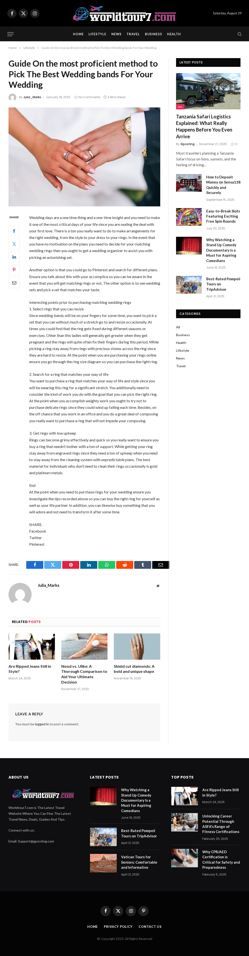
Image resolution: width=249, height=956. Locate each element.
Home (78, 34)
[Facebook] (14, 231)
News (116, 34)
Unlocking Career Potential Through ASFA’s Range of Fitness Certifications (220, 824)
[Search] (239, 34)
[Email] (14, 282)
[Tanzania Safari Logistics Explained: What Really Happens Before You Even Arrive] (208, 91)
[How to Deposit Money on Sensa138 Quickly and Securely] (189, 183)
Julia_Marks (32, 97)
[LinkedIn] (14, 257)
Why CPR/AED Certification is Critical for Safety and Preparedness (221, 859)
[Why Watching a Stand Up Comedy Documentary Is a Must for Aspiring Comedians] (189, 245)
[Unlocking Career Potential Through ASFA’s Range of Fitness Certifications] (184, 822)
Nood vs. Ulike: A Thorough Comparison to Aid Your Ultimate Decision (84, 674)
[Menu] (10, 34)
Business (153, 34)
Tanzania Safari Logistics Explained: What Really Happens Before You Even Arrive (204, 126)
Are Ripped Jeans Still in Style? (30, 669)
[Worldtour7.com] (124, 13)
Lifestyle (97, 34)
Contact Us (150, 927)
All (180, 107)
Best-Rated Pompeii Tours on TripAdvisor (223, 284)
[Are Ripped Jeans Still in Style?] (32, 646)
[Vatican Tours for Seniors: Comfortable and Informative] (103, 863)
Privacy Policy (118, 927)
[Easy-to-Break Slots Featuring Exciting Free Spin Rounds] (189, 217)
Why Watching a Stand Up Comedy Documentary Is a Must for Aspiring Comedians (221, 250)
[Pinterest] (14, 269)
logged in (42, 724)
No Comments (89, 97)
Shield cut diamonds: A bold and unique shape (134, 669)
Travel (133, 34)
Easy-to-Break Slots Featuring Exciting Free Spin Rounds (223, 216)
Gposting (187, 144)
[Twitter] (14, 244)
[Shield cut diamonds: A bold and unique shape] (137, 646)
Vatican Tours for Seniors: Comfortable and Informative (139, 862)
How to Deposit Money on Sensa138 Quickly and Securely (223, 185)
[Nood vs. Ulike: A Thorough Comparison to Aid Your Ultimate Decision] (84, 646)
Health (174, 34)
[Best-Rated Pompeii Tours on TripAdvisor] (189, 285)
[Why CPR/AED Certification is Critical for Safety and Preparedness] (184, 858)
